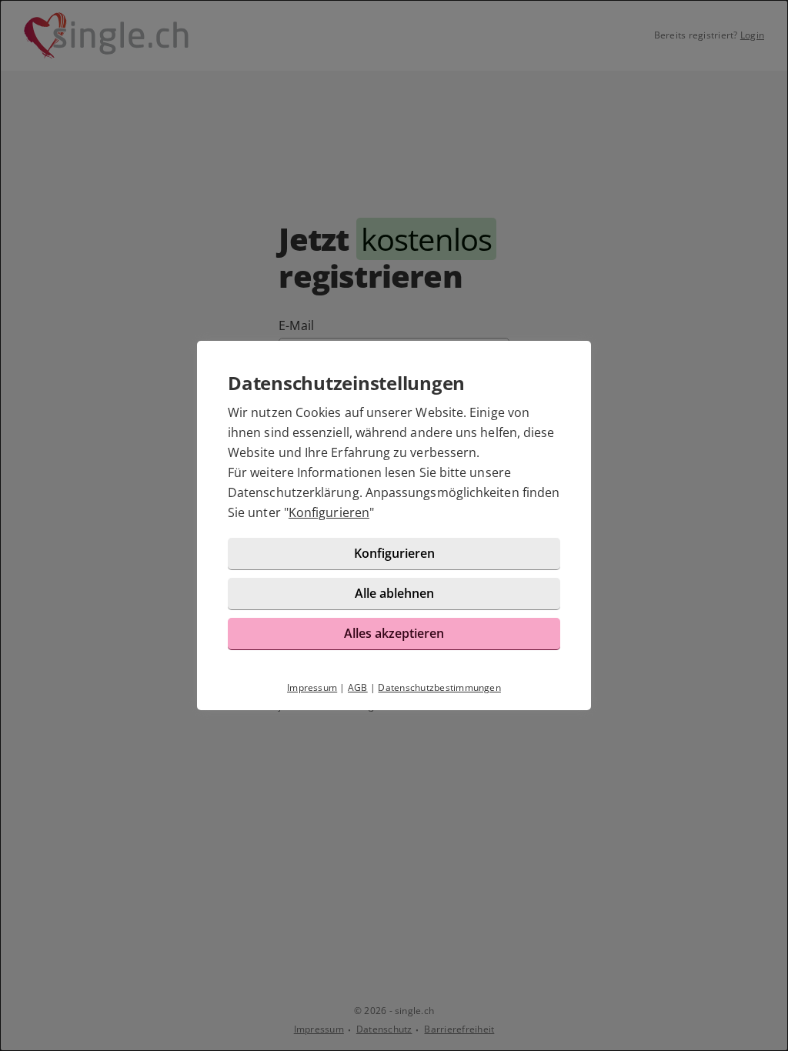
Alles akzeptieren (394, 633)
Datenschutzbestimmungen (439, 687)
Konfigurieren (329, 512)
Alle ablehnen (394, 593)
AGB (358, 687)
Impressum (312, 687)
